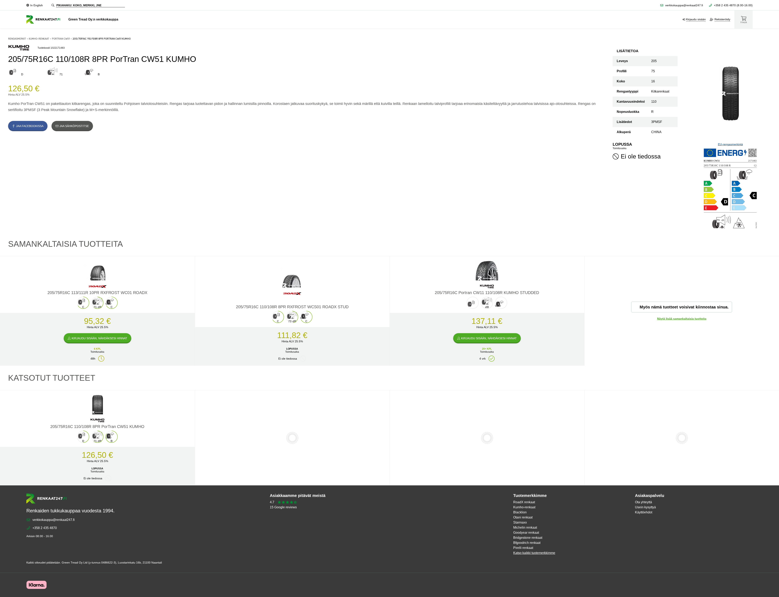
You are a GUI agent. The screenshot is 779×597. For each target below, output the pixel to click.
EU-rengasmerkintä (730, 144)
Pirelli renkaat (523, 548)
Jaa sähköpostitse (74, 126)
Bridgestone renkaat (527, 537)
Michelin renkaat (525, 527)
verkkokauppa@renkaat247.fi (684, 5)
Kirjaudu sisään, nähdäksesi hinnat (99, 338)
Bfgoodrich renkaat (526, 542)
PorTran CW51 (61, 38)
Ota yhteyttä (643, 502)
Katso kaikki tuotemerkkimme (534, 553)
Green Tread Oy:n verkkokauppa (93, 19)
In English (36, 5)
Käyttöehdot (643, 512)
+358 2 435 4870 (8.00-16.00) (733, 5)
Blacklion (520, 512)
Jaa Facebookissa (29, 126)
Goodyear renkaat (526, 532)
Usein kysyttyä (645, 507)
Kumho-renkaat (39, 38)
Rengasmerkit (17, 38)
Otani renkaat (523, 517)
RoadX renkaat (524, 502)
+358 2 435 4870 (44, 528)
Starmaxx (520, 522)
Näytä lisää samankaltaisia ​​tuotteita (681, 318)
